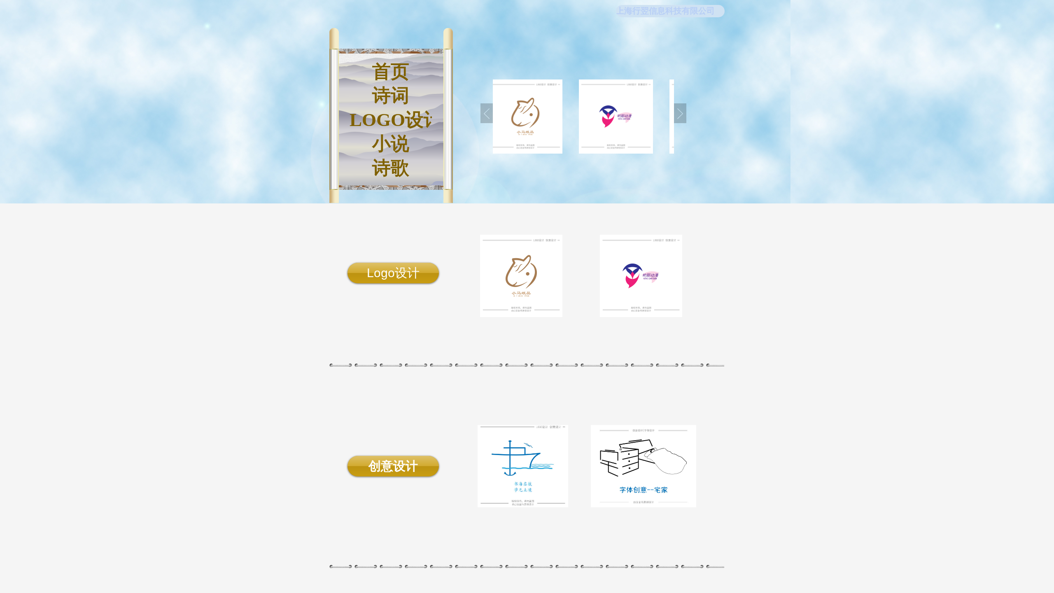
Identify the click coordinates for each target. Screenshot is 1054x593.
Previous (486, 113)
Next (680, 113)
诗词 (390, 95)
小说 (390, 143)
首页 (390, 71)
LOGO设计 (391, 120)
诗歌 (390, 168)
